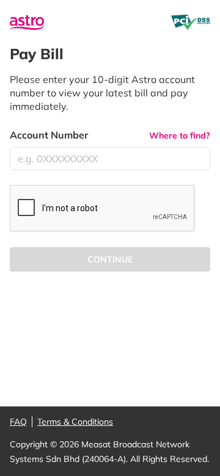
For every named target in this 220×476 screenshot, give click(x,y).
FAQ (18, 421)
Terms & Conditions (75, 421)
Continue (110, 259)
